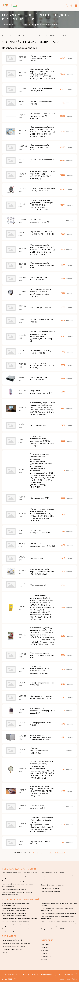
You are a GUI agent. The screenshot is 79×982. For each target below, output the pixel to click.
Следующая (60, 852)
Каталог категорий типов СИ (12, 940)
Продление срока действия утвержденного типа (19, 919)
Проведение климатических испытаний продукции (59, 913)
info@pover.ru (47, 974)
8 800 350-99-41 (31, 974)
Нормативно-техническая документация (16, 943)
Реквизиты (45, 947)
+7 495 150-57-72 (13, 974)
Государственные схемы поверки (14, 946)
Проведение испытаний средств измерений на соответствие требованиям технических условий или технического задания (58, 924)
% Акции (44, 959)
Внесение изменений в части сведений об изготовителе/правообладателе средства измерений (17, 924)
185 (50, 852)
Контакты (44, 950)
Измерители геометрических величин (54, 882)
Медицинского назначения (50, 888)
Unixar (74, 979)
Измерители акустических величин (14, 889)
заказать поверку (66, 975)
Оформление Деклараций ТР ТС (52, 929)
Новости (44, 953)
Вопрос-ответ (46, 956)
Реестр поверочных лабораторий (40, 24)
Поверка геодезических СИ (50, 891)
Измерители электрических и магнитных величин (19, 873)
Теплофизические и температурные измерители (19, 881)
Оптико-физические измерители (52, 885)
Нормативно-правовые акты (12, 949)
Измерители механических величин (53, 879)
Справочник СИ (10, 24)
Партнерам (45, 944)
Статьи (4, 952)
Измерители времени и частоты (52, 873)
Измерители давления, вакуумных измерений (57, 876)
